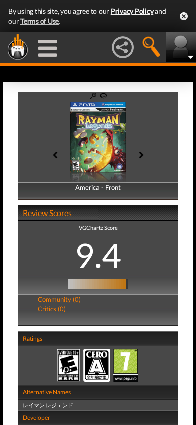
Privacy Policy (132, 11)
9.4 (98, 255)
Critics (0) (52, 309)
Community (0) (59, 299)
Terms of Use (39, 21)
